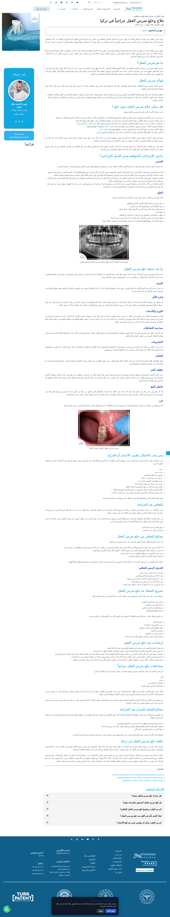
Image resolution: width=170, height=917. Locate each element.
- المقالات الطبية (116, 865)
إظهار (144, 30)
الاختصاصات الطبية (103, 9)
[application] (82, 9)
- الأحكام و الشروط (89, 870)
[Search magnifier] (89, 2)
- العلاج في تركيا (90, 856)
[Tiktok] (56, 2)
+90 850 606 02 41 (38, 873)
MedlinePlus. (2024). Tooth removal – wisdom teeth (143, 781)
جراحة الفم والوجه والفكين (143, 16)
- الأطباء (93, 863)
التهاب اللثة (103, 129)
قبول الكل (111, 911)
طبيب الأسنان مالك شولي (155, 25)
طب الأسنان (159, 16)
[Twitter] (51, 2)
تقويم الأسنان (91, 124)
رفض (101, 911)
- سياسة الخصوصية (89, 867)
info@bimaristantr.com (63, 853)
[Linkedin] (61, 2)
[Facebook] (67, 2)
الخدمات (74, 9)
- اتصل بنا (118, 872)
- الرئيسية (118, 851)
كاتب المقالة (19, 74)
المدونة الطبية (88, 9)
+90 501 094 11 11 (38, 866)
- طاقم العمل (117, 858)
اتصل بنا (62, 9)
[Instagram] (93, 839)
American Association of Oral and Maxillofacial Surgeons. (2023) (137, 775)
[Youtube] (77, 2)
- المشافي (92, 859)
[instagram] (72, 2)
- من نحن (118, 854)
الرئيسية (117, 9)
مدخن (148, 392)
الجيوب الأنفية (109, 126)
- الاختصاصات (117, 862)
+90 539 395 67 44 (38, 870)
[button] (97, 4)
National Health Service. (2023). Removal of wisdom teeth (140, 778)
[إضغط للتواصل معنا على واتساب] (7, 909)
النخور (98, 132)
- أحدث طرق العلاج (115, 869)
